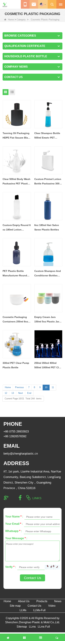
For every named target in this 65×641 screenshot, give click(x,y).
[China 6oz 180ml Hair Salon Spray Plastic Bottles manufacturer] (48, 206)
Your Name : (14, 516)
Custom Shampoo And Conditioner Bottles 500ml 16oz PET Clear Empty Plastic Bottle (47, 274)
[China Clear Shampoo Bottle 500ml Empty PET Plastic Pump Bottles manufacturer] (48, 114)
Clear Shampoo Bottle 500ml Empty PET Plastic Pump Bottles (47, 136)
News (57, 601)
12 (6, 393)
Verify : (10, 566)
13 (12, 393)
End (29, 393)
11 (53, 387)
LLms (32, 626)
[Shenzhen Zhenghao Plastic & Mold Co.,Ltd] (5, 4)
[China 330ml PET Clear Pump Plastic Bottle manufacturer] (17, 344)
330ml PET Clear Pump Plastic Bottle (16, 365)
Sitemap (22, 626)
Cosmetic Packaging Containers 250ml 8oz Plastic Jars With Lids (15, 320)
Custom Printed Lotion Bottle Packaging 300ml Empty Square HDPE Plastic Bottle (48, 182)
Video (51, 605)
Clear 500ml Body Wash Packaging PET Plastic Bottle (16, 182)
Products (41, 601)
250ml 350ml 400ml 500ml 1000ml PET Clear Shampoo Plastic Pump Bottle (48, 366)
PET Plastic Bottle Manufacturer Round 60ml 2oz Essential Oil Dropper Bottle (16, 274)
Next (20, 393)
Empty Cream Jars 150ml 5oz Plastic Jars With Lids (47, 320)
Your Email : (14, 523)
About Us (23, 601)
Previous (19, 387)
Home (11, 19)
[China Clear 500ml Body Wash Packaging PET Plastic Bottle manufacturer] (17, 160)
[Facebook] (20, 498)
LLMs (23, 610)
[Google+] (6, 498)
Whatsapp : (13, 531)
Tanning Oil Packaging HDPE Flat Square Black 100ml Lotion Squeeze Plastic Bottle (17, 136)
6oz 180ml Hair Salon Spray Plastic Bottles (46, 227)
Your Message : (16, 538)
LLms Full (44, 626)
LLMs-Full (39, 610)
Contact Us (32, 578)
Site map (15, 605)
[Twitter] (13, 498)
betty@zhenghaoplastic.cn (20, 453)
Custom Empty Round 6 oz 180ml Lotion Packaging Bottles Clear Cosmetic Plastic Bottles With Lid (17, 228)
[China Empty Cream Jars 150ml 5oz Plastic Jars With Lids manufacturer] (48, 298)
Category (21, 19)
